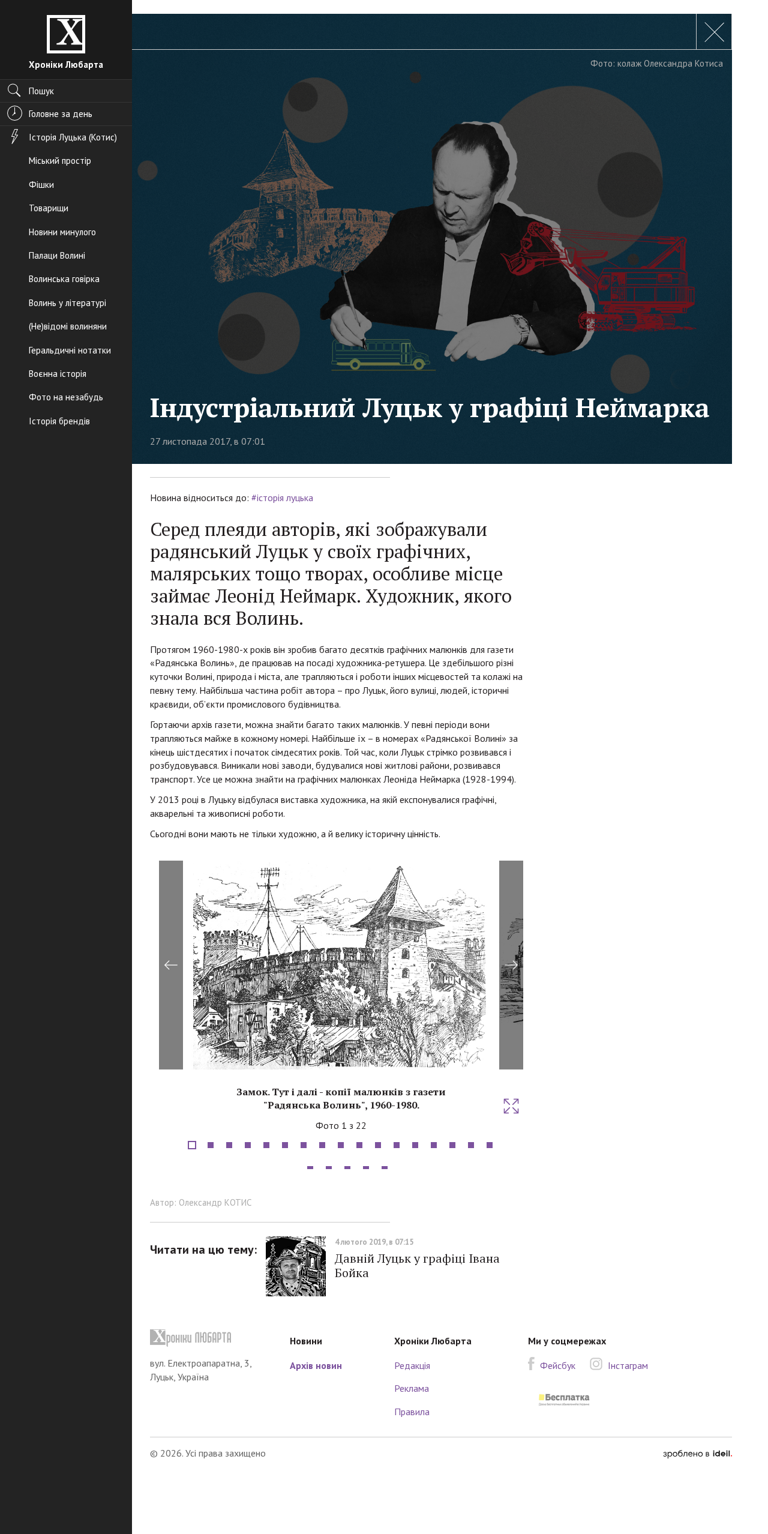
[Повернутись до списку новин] (714, 32)
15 (452, 1145)
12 (397, 1145)
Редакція (412, 1365)
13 (415, 1145)
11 (378, 1145)
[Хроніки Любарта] (211, 1338)
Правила (412, 1412)
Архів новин (316, 1365)
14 (434, 1145)
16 (471, 1145)
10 (359, 1145)
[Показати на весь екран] (511, 1106)
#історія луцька (282, 498)
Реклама (411, 1388)
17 (490, 1145)
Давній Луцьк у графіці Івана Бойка (417, 1265)
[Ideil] (697, 1453)
